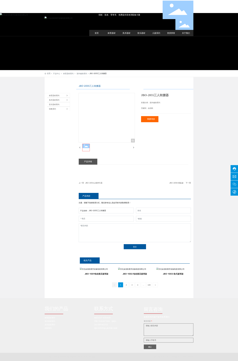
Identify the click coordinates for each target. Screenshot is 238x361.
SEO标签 (92, 357)
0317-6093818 (104, 318)
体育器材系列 (68, 73)
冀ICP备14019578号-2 (162, 357)
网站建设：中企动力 (180, 357)
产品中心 (56, 73)
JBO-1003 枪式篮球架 (173, 274)
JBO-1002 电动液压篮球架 (135, 274)
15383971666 (104, 321)
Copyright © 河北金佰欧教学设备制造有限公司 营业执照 (66, 357)
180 (149, 285)
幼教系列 (48, 328)
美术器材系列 (50, 321)
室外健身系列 (82, 73)
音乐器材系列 (50, 325)
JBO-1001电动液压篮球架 (96, 274)
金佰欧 (150, 108)
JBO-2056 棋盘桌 (176, 183)
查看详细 (96, 269)
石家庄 (190, 357)
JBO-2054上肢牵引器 (93, 183)
